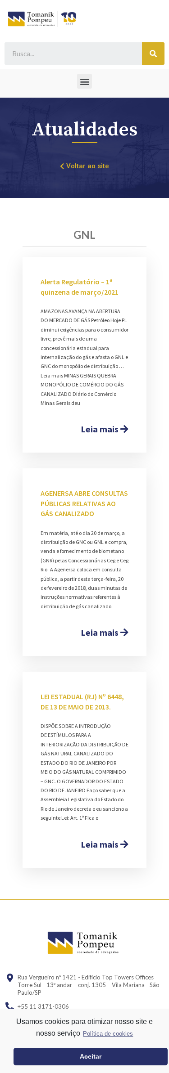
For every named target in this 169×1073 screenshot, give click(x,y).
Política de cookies (108, 1033)
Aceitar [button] (90, 1056)
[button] (84, 81)
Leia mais (100, 429)
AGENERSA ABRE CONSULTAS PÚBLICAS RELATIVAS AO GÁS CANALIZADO (84, 503)
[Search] (153, 53)
